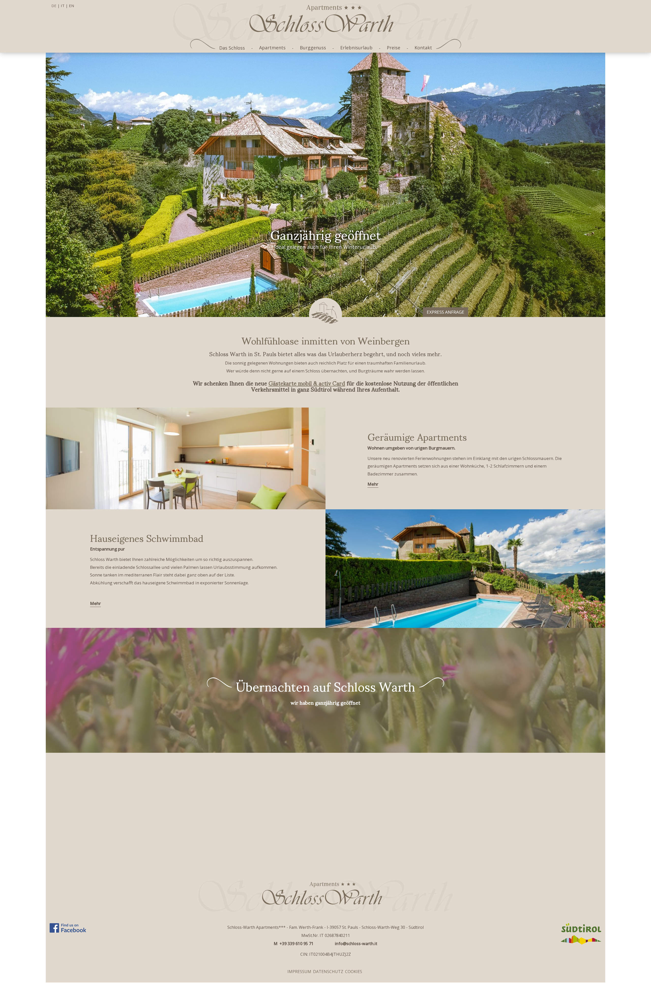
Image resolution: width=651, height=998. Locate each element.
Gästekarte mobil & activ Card (307, 383)
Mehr (372, 484)
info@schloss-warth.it (356, 943)
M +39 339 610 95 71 (294, 943)
